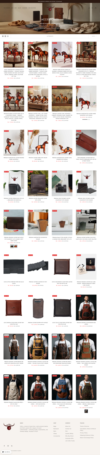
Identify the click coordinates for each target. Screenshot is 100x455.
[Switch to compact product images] (7, 36)
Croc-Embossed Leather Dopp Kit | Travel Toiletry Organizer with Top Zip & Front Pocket (86, 159)
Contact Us (68, 428)
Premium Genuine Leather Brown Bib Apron (86, 323)
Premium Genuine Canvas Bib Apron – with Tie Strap (14, 403)
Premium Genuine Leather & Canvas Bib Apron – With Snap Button (38, 403)
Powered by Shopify (16, 450)
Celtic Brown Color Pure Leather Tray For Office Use (14, 323)
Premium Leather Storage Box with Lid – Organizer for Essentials (14, 199)
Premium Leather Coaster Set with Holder (38, 282)
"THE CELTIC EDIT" (7, 7)
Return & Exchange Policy (87, 437)
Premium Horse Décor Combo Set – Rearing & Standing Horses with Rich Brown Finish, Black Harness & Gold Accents (62, 72)
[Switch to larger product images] (3, 36)
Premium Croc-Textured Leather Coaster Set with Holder (62, 199)
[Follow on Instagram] (8, 446)
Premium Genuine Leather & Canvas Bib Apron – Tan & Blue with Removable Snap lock (62, 404)
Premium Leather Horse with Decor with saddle (38, 158)
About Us (67, 426)
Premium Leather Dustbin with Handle (38, 322)
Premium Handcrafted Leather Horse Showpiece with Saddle (86, 114)
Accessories (24, 7)
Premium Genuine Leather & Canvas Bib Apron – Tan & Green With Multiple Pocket (86, 363)
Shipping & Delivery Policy (87, 435)
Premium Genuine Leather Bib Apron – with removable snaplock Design (62, 362)
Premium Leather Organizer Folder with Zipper (38, 199)
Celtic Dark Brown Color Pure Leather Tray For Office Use (62, 282)
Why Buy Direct (69, 436)
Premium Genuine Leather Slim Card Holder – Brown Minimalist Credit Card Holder (86, 283)
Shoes (55, 433)
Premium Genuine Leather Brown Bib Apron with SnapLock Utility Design (13, 362)
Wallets (19, 7)
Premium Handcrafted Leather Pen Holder (38, 238)
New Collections (32, 7)
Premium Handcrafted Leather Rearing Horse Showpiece (14, 158)
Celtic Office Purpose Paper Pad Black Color (14, 282)
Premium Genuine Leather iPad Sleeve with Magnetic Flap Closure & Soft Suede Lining (13, 239)
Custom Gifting (69, 433)
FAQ (66, 431)
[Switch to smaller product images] (5, 36)
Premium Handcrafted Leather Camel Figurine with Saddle (62, 158)
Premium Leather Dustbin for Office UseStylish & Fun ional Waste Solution (86, 238)
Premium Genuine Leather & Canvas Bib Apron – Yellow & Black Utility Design (38, 362)
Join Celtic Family (70, 440)
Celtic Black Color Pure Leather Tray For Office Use (62, 323)
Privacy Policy (84, 432)
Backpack (56, 428)
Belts (16, 7)
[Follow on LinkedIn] (12, 446)
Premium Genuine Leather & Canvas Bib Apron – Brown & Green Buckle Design (86, 404)
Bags (12, 7)
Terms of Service (84, 426)
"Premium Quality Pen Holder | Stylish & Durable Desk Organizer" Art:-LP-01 (62, 238)
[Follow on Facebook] (4, 446)
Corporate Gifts (69, 438)
